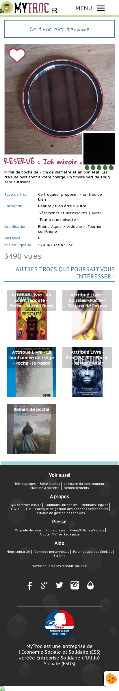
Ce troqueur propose (57, 194)
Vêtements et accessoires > (64, 212)
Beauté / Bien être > (56, 206)
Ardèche (74, 226)
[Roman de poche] (31, 428)
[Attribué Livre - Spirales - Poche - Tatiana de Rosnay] (87, 314)
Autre (81, 206)
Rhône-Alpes (50, 226)
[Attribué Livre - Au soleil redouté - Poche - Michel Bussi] (31, 314)
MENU (83, 8)
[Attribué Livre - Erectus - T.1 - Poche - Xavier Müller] (87, 371)
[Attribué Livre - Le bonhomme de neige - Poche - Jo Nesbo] (31, 371)
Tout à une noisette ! (58, 219)
